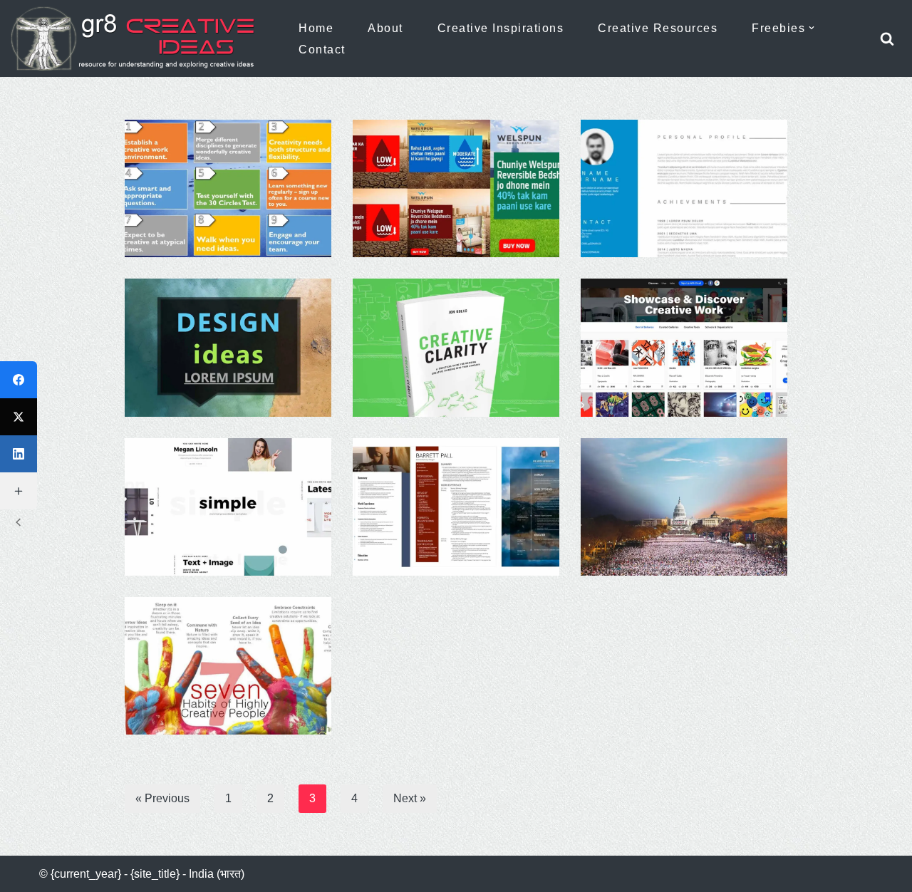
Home (316, 28)
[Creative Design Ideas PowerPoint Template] (228, 347)
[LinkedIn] (18, 453)
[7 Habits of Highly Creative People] (228, 666)
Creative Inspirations (500, 28)
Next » (409, 798)
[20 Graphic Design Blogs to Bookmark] (684, 347)
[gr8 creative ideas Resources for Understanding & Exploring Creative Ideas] (139, 38)
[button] (811, 28)
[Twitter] (18, 416)
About (385, 28)
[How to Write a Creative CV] (684, 188)
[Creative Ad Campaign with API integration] (456, 188)
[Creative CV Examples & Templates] (456, 507)
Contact (322, 49)
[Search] (887, 38)
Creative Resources (657, 28)
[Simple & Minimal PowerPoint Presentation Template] (228, 507)
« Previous (162, 798)
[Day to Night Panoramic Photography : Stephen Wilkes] (684, 507)
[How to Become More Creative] (228, 188)
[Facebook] (18, 379)
